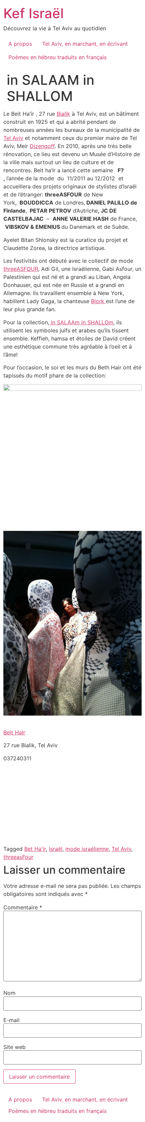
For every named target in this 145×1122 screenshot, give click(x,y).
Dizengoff (42, 146)
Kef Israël (33, 13)
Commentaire (22, 907)
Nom (9, 993)
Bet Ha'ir (35, 848)
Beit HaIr (14, 732)
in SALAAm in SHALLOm (81, 322)
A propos (20, 43)
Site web (14, 1047)
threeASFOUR (20, 268)
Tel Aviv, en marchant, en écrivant (85, 43)
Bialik (63, 113)
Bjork (98, 301)
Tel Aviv (13, 138)
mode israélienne (87, 848)
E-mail (11, 1020)
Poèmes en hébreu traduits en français (57, 57)
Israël (55, 848)
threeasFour (18, 857)
